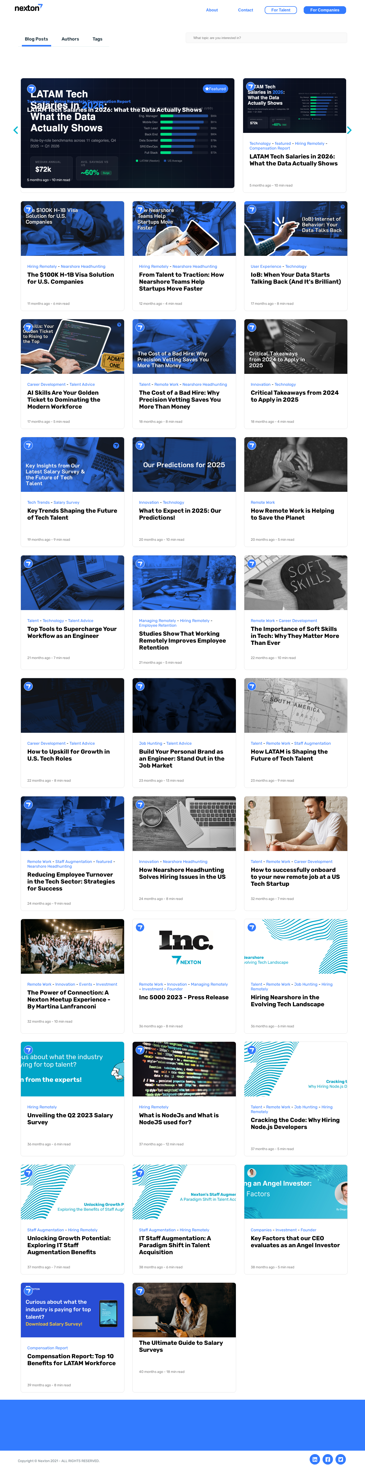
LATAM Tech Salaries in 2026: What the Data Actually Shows (114, 109)
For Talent (280, 10)
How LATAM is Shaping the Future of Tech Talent (289, 755)
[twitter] (340, 1459)
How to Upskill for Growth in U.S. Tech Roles (68, 755)
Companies (261, 1230)
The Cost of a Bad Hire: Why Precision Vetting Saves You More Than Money (180, 399)
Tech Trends (38, 502)
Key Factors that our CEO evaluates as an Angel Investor (295, 1242)
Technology (38, 101)
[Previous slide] (15, 130)
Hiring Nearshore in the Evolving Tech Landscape (287, 1001)
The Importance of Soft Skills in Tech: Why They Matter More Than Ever (295, 635)
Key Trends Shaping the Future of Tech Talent (72, 514)
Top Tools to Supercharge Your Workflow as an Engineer (72, 632)
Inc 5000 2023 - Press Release (184, 997)
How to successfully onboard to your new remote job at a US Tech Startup (295, 876)
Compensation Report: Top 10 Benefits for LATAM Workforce (71, 1360)
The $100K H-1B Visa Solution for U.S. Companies (70, 278)
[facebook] (328, 1459)
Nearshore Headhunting (83, 266)
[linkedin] (315, 1459)
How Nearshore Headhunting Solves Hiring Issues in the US (182, 873)
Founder (175, 989)
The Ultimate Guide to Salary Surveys (181, 1346)
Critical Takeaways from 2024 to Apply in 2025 (295, 396)
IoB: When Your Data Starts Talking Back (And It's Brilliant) (296, 278)
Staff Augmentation (312, 743)
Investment (106, 984)
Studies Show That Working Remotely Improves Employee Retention (182, 640)
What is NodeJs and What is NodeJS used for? (179, 1119)
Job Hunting (150, 743)
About (212, 10)
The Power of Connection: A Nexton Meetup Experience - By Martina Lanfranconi (68, 999)
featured (283, 143)
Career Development (46, 384)
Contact (245, 10)
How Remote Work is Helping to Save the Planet (292, 514)
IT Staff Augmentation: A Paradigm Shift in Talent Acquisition (175, 1245)
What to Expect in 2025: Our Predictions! (180, 514)
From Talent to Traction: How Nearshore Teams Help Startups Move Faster (181, 281)
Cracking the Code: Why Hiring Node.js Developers (295, 1123)
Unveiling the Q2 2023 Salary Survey (70, 1119)
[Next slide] (349, 130)
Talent (144, 384)
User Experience (266, 266)
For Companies (324, 10)
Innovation (261, 384)
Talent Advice (82, 384)
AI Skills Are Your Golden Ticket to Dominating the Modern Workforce (63, 399)
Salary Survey (66, 502)
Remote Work (166, 384)
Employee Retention (158, 625)
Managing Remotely (157, 620)
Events (85, 984)
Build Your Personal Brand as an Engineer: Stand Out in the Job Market (181, 758)
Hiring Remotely (70, 101)
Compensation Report (109, 101)
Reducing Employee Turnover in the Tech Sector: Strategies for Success (71, 881)
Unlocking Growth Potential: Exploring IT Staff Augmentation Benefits (69, 1245)
